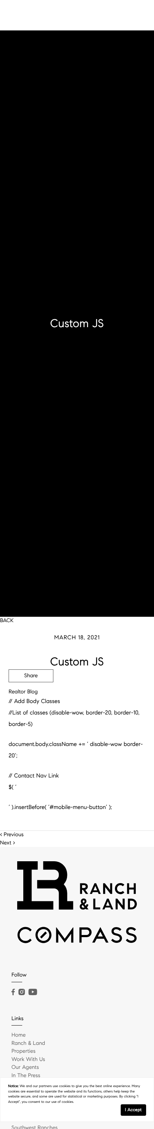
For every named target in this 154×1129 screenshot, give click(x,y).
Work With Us (28, 1059)
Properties (23, 1051)
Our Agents (25, 1067)
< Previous (12, 835)
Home (18, 1035)
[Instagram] (21, 992)
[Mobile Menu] (138, 14)
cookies (65, 1086)
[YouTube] (32, 992)
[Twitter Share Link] (31, 695)
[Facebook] (13, 992)
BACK (7, 620)
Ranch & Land (28, 1043)
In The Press (25, 1075)
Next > (7, 843)
